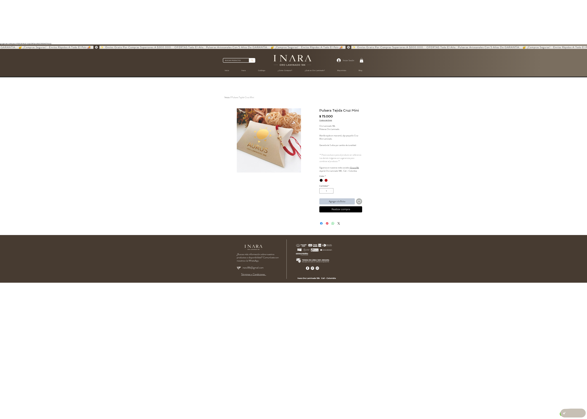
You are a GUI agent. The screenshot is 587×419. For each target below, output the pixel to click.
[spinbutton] (326, 190)
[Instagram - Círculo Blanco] (317, 268)
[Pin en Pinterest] (327, 223)
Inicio (227, 97)
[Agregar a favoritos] (359, 201)
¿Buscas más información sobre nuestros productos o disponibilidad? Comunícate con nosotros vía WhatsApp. (258, 257)
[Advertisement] (91, 21)
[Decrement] (321, 190)
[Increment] (331, 190)
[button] (361, 60)
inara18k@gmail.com (253, 267)
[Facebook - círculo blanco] (307, 268)
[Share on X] (339, 223)
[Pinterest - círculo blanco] (312, 268)
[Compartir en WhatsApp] (333, 223)
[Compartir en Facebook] (321, 223)
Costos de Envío (325, 120)
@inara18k (354, 167)
